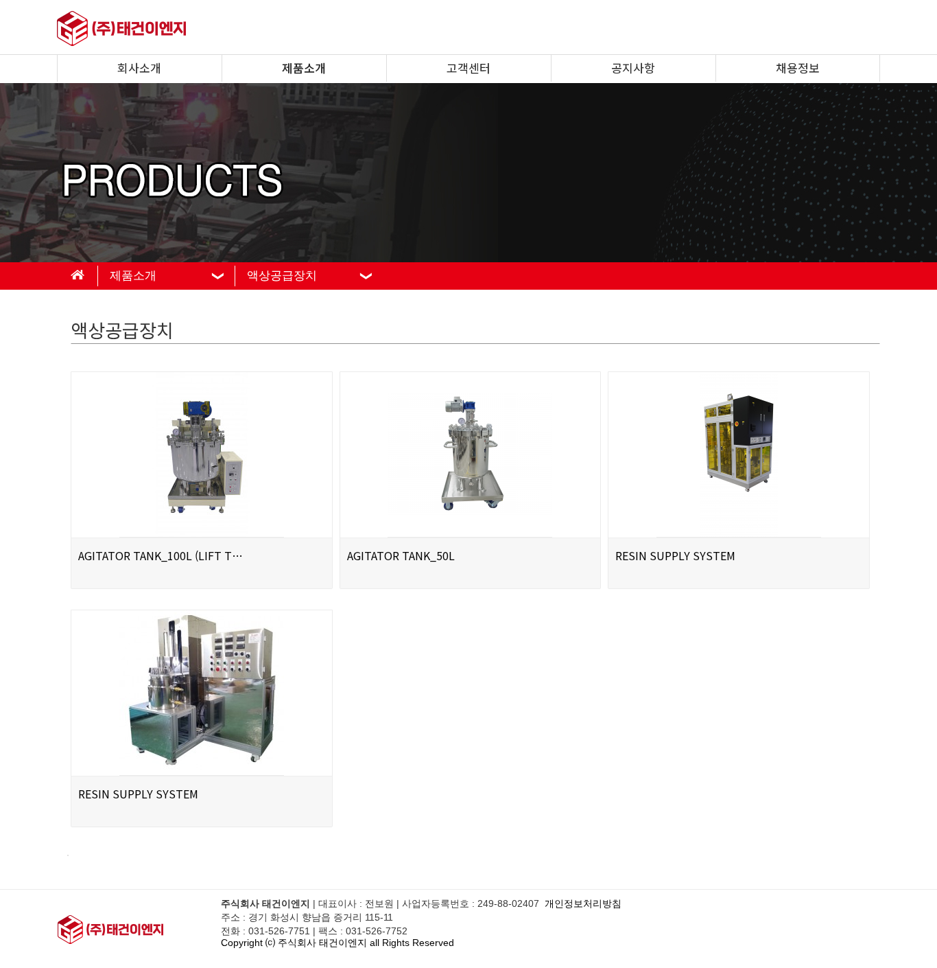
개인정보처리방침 (583, 903)
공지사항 (633, 67)
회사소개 (139, 67)
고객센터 (468, 67)
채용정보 (798, 67)
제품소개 (304, 67)
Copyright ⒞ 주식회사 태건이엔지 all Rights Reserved (337, 942)
